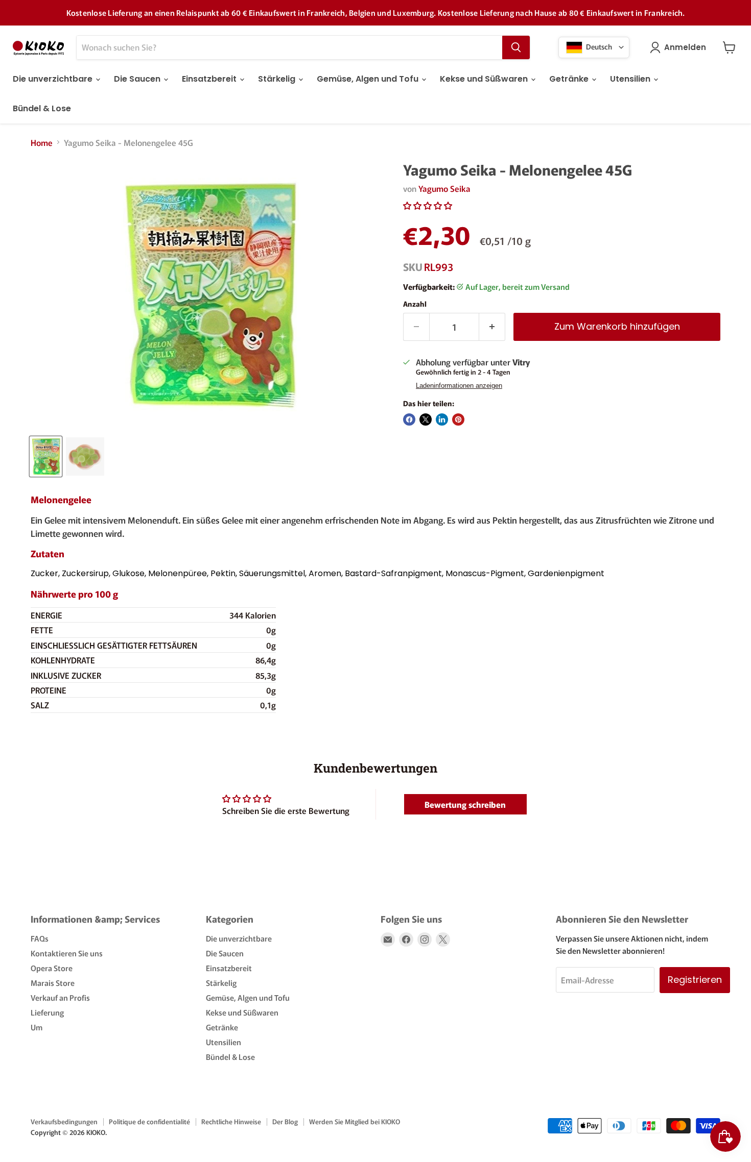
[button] (427, 205)
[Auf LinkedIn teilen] (442, 419)
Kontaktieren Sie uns (67, 953)
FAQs (40, 938)
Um (36, 1027)
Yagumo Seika (444, 188)
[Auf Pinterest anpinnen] (458, 419)
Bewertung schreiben (465, 804)
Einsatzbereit (210, 79)
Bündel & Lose (42, 108)
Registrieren (695, 979)
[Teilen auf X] (425, 419)
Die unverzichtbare (54, 79)
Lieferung (47, 1012)
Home (42, 142)
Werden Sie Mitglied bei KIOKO (354, 1121)
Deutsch (598, 46)
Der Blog (285, 1121)
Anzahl (415, 304)
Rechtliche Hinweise (231, 1121)
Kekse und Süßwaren (485, 79)
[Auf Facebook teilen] (409, 419)
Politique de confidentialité (149, 1121)
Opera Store (52, 967)
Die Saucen (138, 79)
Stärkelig (277, 79)
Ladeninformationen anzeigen (459, 385)
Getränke (570, 79)
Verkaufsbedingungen (64, 1121)
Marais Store (53, 982)
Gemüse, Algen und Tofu (368, 79)
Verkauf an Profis (60, 997)
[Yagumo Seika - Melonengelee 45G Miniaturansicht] (46, 456)
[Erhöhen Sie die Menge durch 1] (492, 327)
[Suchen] (516, 47)
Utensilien (631, 79)
